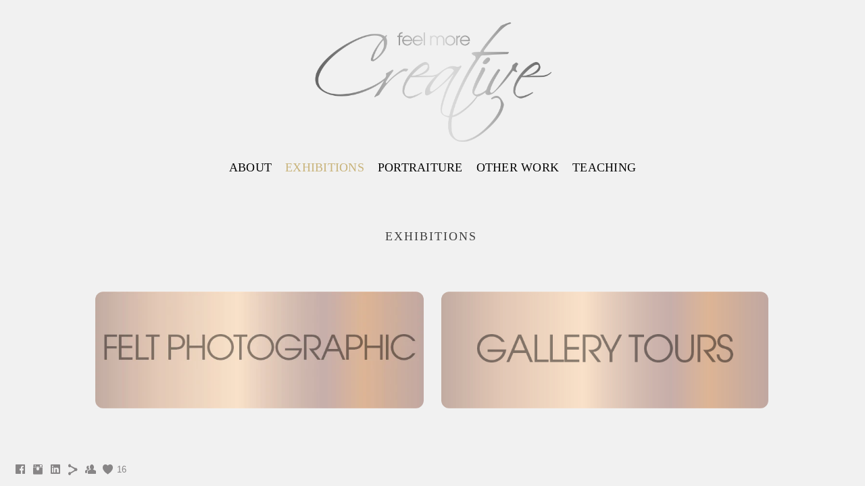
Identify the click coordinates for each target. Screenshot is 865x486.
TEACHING (604, 167)
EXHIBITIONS (324, 167)
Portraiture (420, 167)
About (250, 167)
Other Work (518, 167)
